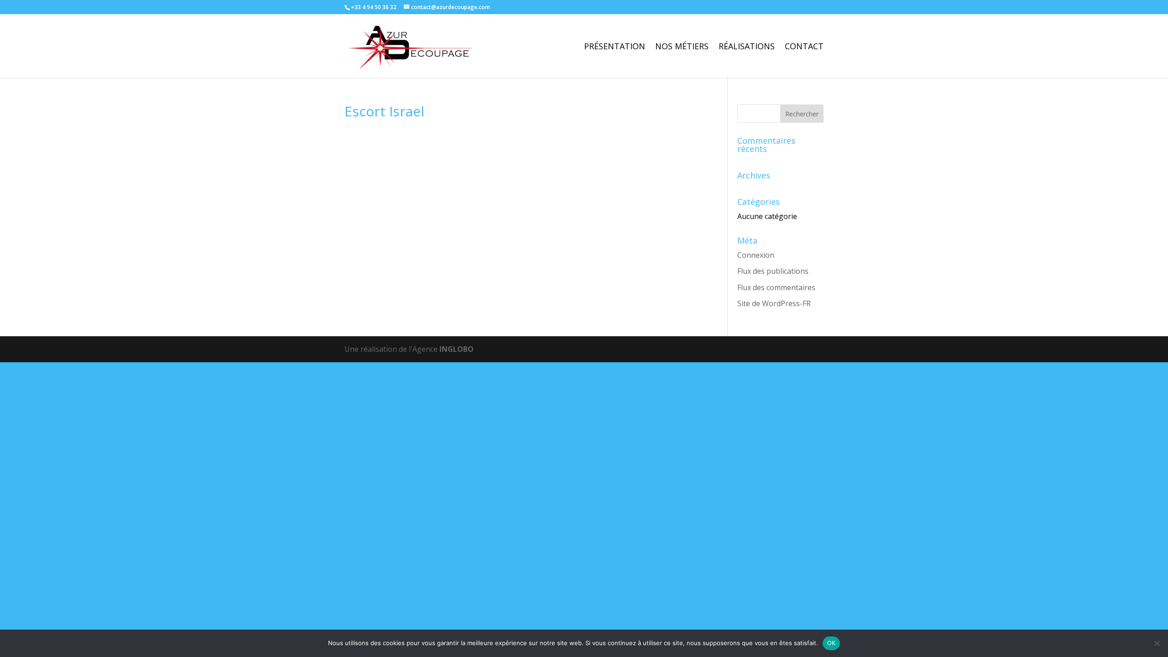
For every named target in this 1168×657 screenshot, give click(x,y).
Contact (804, 47)
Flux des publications (772, 271)
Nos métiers (682, 47)
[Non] (1156, 643)
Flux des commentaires (776, 287)
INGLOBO (456, 349)
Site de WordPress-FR (774, 303)
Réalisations (747, 47)
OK (831, 643)
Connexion (755, 255)
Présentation (614, 47)
